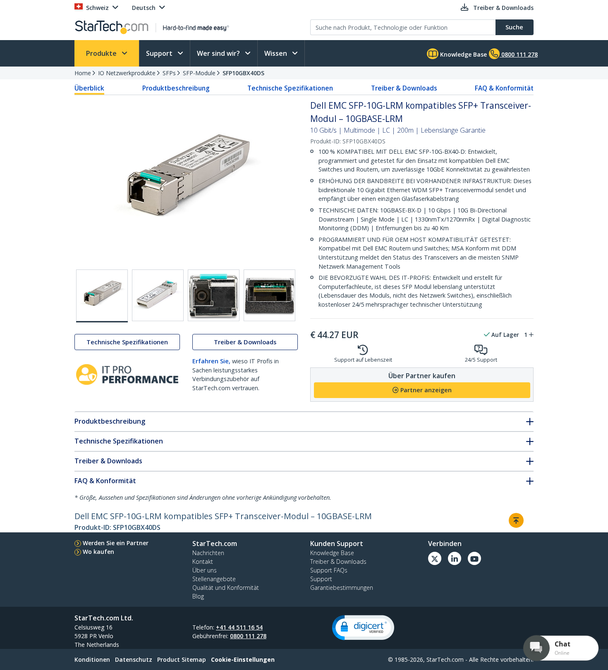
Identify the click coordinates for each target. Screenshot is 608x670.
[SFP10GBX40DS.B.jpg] (158, 295)
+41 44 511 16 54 (239, 627)
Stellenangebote (214, 579)
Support (160, 53)
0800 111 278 (248, 636)
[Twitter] (434, 558)
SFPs (169, 73)
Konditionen (92, 659)
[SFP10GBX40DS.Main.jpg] (102, 295)
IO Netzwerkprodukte (127, 73)
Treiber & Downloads (404, 88)
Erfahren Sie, (211, 361)
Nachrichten (208, 553)
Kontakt (202, 561)
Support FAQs (328, 570)
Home (82, 73)
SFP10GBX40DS (243, 73)
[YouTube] (474, 558)
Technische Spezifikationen (290, 88)
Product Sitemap (181, 659)
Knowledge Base (462, 54)
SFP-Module (199, 73)
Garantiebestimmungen (341, 587)
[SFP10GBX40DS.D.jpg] (269, 295)
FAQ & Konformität (504, 88)
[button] (363, 627)
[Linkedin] (454, 558)
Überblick (89, 88)
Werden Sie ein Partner (115, 543)
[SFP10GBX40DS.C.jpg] (213, 295)
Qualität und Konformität (225, 587)
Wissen (276, 53)
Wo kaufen (98, 552)
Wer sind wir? (219, 53)
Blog (198, 596)
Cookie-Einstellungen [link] (243, 659)
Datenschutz (133, 659)
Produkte (102, 53)
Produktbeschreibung (176, 88)
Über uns (204, 570)
